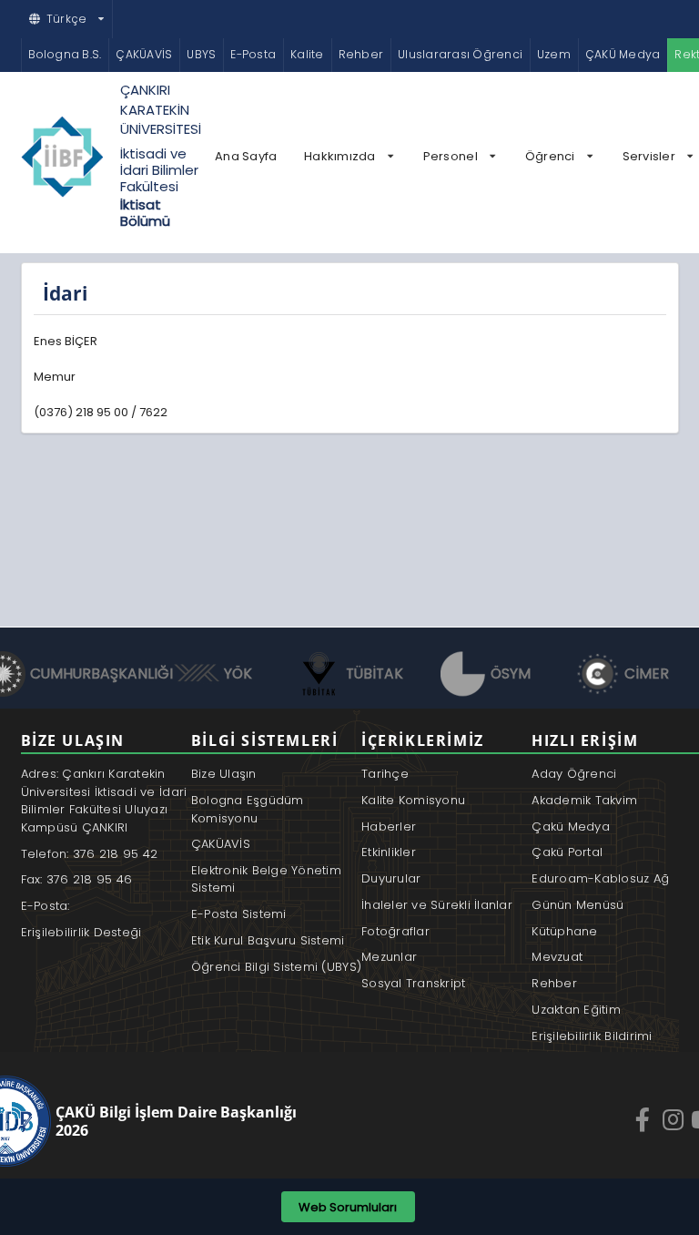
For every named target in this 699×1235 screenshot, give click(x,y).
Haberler (388, 826)
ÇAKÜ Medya (622, 54)
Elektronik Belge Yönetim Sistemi (266, 879)
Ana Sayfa (246, 156)
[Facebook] (644, 1119)
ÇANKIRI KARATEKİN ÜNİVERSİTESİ (160, 109)
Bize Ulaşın (224, 773)
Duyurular (390, 878)
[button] (67, 19)
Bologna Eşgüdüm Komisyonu (247, 809)
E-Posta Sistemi (239, 914)
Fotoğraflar (395, 931)
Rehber (361, 54)
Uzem (554, 54)
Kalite (306, 54)
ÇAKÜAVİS (144, 54)
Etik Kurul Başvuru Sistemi (268, 940)
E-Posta (253, 54)
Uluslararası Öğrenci (460, 54)
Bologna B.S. (65, 54)
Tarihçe (385, 773)
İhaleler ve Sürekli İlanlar (436, 904)
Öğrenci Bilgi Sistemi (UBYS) (276, 966)
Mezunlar (389, 956)
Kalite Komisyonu (413, 800)
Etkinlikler (388, 852)
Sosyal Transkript (413, 983)
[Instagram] (675, 1119)
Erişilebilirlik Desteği (81, 932)
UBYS (201, 54)
